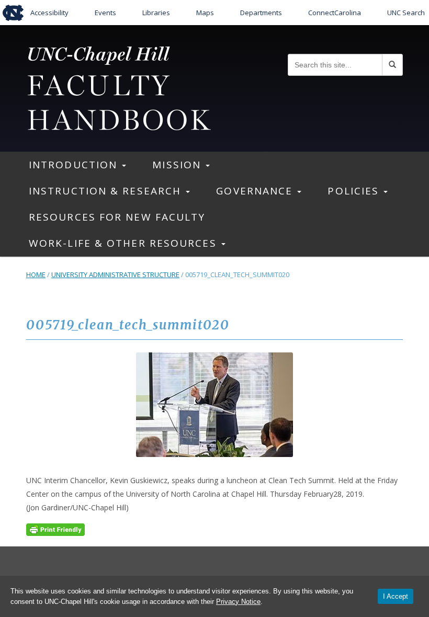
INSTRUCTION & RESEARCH (107, 191)
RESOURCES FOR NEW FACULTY (117, 217)
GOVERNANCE (256, 191)
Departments (261, 12)
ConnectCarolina (334, 12)
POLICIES (355, 191)
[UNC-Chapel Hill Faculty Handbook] (118, 86)
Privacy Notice (238, 601)
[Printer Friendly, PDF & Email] (55, 528)
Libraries (156, 12)
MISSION (178, 165)
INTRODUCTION (75, 165)
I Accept (395, 596)
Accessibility (49, 12)
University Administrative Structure (115, 274)
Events (105, 12)
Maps (205, 12)
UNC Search (406, 12)
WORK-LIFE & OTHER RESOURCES (124, 243)
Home (36, 274)
